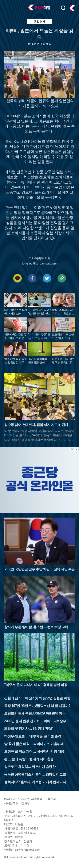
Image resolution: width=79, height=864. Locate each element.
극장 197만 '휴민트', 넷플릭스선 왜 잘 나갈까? (37, 706)
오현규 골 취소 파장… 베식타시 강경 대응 (34, 751)
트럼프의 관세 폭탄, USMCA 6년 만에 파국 (35, 713)
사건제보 (23, 798)
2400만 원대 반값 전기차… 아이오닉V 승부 (35, 721)
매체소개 (10, 798)
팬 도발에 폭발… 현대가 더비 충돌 (29, 759)
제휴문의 (37, 798)
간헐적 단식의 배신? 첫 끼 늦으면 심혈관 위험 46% (38, 698)
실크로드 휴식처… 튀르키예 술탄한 (29, 766)
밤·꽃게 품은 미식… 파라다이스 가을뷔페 (34, 744)
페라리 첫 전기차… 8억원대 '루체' (28, 728)
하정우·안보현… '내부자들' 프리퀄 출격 (32, 736)
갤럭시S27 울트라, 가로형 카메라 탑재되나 (35, 782)
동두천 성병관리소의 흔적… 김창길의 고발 (35, 774)
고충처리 (50, 798)
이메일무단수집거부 (17, 803)
